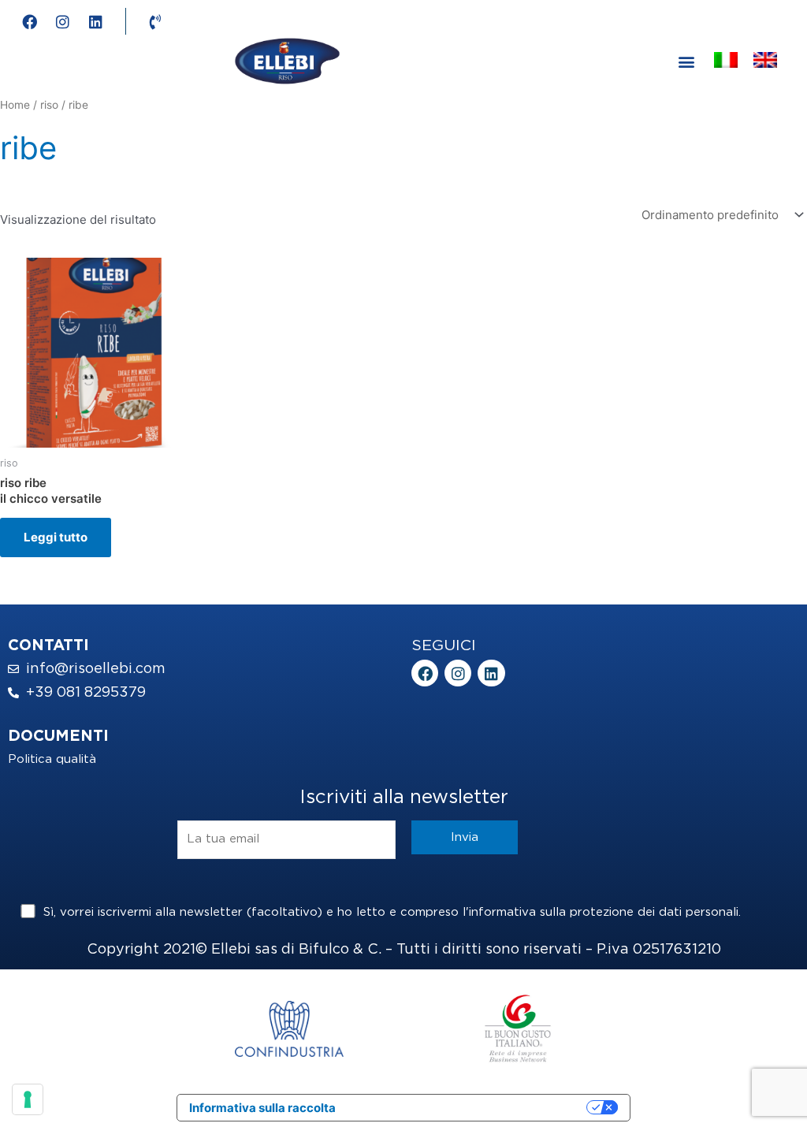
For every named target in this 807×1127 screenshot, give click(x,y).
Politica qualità (52, 759)
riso (49, 105)
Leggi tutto (55, 537)
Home (15, 105)
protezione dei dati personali (654, 912)
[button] (687, 61)
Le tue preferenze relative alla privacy (468, 1107)
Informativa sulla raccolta (262, 1107)
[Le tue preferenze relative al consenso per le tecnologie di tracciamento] (28, 1099)
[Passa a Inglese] (765, 61)
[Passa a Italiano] (726, 61)
